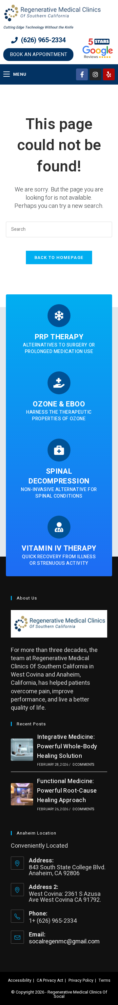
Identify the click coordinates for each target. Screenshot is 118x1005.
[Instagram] (95, 74)
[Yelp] (109, 74)
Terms (104, 980)
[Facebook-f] (82, 74)
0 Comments (83, 764)
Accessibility (19, 980)
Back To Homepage (59, 257)
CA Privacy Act (50, 980)
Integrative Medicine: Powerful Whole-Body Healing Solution (67, 746)
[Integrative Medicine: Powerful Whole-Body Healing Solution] (22, 750)
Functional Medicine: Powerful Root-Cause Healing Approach (67, 791)
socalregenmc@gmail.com (64, 941)
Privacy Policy (81, 980)
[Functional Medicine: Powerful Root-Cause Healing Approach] (22, 794)
